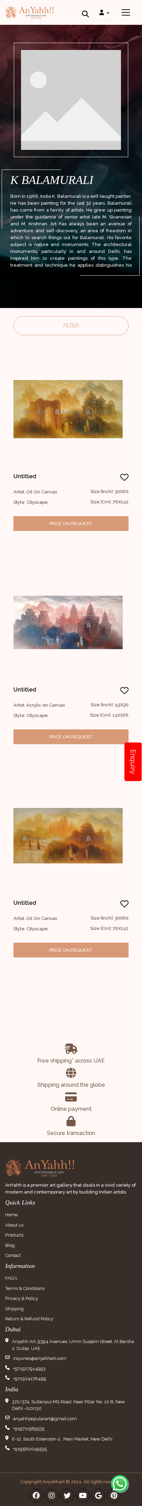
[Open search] (85, 12)
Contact (13, 1255)
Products (14, 1235)
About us (14, 1225)
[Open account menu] (104, 12)
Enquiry (133, 761)
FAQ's (11, 1278)
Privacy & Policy (21, 1298)
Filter (71, 325)
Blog (10, 1245)
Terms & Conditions (24, 1288)
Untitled (24, 476)
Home (11, 1214)
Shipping (14, 1308)
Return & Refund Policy (29, 1318)
